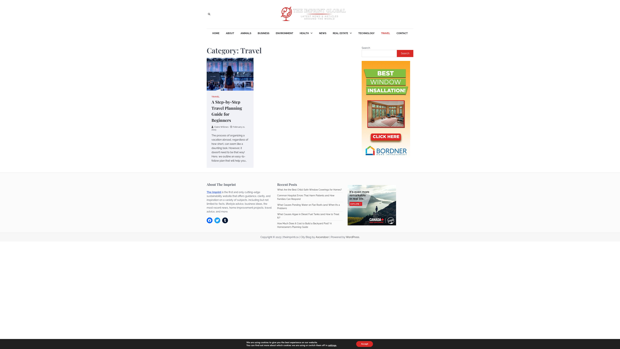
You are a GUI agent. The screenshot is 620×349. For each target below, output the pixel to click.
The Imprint (214, 192)
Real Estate (340, 33)
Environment (284, 33)
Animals (246, 33)
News (322, 33)
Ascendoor (322, 237)
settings (332, 345)
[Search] (209, 14)
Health (304, 33)
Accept (364, 343)
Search (366, 47)
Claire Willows (221, 127)
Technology (366, 33)
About (230, 33)
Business (263, 33)
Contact (402, 33)
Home (215, 33)
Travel (385, 33)
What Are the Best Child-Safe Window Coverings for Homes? (309, 189)
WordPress (352, 237)
